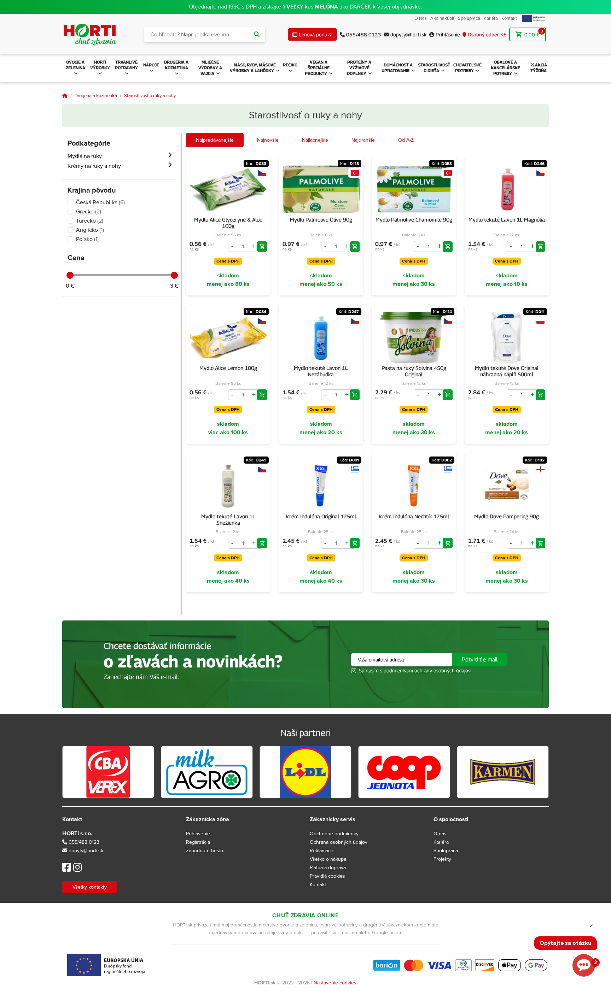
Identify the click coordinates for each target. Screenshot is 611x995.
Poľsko (87, 239)
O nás (440, 834)
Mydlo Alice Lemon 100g (228, 368)
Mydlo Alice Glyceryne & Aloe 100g (228, 222)
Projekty (442, 859)
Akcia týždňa (538, 67)
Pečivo (290, 64)
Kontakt (509, 18)
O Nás (420, 18)
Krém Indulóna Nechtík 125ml (414, 516)
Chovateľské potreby (467, 67)
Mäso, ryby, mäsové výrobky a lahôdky (253, 67)
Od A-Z (406, 140)
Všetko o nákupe (328, 859)
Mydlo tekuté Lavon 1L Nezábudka (321, 371)
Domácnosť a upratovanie (397, 67)
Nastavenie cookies (335, 983)
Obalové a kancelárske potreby (505, 67)
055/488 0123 (83, 842)
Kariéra (491, 18)
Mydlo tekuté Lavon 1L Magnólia (507, 219)
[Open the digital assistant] (583, 965)
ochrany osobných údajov (442, 670)
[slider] (70, 275)
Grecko (88, 211)
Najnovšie (268, 140)
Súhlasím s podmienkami (415, 670)
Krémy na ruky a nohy (94, 166)
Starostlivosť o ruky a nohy (150, 96)
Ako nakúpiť (442, 18)
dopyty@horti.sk (86, 851)
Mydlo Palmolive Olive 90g (321, 219)
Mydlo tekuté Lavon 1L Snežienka (228, 519)
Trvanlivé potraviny (126, 64)
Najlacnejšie (315, 140)
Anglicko (90, 230)
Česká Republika (100, 202)
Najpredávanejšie (215, 140)
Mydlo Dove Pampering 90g (506, 516)
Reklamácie (322, 851)
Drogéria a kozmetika (176, 64)
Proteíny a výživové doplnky (359, 67)
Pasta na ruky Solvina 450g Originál (414, 371)
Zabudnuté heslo (204, 851)
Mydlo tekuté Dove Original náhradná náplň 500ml (507, 371)
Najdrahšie (363, 140)
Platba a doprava (328, 868)
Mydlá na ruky (85, 156)
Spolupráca (469, 18)
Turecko (89, 220)
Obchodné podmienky (334, 834)
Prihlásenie (198, 834)
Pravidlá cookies (327, 876)
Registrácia (198, 842)
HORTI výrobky (100, 64)
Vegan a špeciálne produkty (317, 67)
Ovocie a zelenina (75, 64)
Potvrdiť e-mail (479, 659)
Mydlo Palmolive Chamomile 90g (414, 219)
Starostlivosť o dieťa (434, 67)
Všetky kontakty (89, 887)
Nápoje (151, 64)
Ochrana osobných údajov (338, 842)
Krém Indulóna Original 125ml (321, 516)
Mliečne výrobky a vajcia (210, 67)
